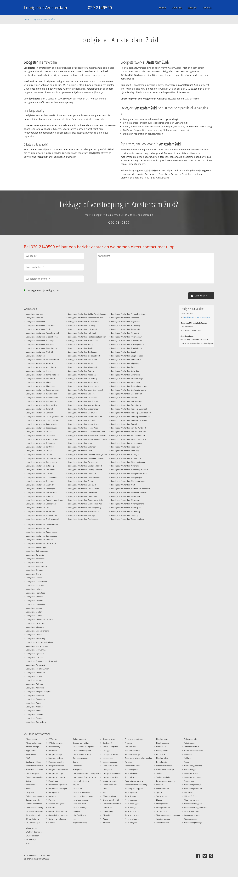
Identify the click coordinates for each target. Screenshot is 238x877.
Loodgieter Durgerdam (35, 585)
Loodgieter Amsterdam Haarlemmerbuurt (85, 317)
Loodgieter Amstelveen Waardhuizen (41, 348)
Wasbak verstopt (191, 819)
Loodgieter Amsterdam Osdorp (81, 481)
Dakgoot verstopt (55, 773)
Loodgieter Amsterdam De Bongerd (41, 443)
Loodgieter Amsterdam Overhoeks (82, 496)
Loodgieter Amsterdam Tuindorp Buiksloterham (131, 412)
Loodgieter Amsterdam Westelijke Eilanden (129, 492)
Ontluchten (107, 807)
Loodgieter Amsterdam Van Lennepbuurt (128, 435)
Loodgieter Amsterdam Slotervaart (125, 382)
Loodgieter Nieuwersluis (36, 650)
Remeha (128, 762)
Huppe (76, 784)
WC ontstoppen (32, 835)
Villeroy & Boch (190, 796)
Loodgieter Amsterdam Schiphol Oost (127, 356)
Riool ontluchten (132, 815)
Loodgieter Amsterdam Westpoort (125, 500)
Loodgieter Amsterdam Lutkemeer (82, 397)
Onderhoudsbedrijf (111, 800)
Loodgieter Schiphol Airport (37, 669)
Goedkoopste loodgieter (83, 746)
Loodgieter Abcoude (34, 317)
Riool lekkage (130, 807)
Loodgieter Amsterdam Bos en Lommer (42, 390)
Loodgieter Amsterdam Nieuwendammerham (87, 435)
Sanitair (159, 773)
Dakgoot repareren (56, 765)
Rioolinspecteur (162, 743)
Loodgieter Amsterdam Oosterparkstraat (85, 469)
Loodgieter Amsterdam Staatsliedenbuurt (128, 390)
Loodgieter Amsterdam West (123, 485)
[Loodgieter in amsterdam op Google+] (211, 855)
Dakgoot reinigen (55, 758)
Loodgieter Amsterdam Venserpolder (126, 443)
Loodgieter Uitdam (34, 676)
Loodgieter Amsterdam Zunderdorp (41, 543)
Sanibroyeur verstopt (165, 769)
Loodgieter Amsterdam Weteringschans (127, 504)
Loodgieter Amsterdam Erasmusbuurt (41, 492)
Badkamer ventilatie (34, 769)
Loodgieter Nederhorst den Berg (39, 642)
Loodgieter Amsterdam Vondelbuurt (126, 458)
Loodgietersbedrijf (110, 777)
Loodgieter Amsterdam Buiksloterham (42, 397)
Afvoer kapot (31, 739)
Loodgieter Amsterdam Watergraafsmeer (128, 462)
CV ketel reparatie (33, 815)
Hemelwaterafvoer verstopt (84, 777)
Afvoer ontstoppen (34, 743)
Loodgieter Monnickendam (37, 631)
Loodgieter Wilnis (33, 710)
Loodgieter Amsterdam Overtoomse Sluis (85, 500)
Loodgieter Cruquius (34, 570)
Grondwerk (77, 765)
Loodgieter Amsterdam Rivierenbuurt (126, 337)
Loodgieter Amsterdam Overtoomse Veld (85, 504)
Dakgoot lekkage (55, 754)
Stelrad (159, 800)
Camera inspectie (33, 800)
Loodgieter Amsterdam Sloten (123, 367)
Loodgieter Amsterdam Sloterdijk (125, 371)
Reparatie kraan (131, 773)
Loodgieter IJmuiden (34, 596)
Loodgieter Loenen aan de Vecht (39, 619)
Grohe (75, 762)
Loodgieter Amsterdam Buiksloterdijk (41, 394)
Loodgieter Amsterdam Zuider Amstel (41, 536)
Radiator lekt (130, 746)
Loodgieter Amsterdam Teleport (124, 397)
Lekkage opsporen (110, 762)
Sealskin (159, 784)
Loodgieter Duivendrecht (36, 581)
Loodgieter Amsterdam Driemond (40, 473)
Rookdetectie (161, 762)
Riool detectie (130, 796)
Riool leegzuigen (132, 803)
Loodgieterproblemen (112, 773)
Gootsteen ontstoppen (82, 754)
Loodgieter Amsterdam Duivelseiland (41, 477)
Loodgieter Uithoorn (34, 680)
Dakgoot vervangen (56, 777)
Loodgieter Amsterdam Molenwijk (82, 412)
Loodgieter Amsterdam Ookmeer (82, 447)
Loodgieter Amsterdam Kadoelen (82, 375)
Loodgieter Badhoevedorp (37, 551)
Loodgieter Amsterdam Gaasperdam (41, 504)
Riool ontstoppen (132, 819)
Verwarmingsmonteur (193, 788)
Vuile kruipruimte (191, 811)
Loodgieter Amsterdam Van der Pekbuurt (128, 431)
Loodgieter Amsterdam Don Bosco (40, 469)
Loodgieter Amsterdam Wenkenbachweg (128, 481)
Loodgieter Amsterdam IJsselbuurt (82, 352)
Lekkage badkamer (110, 754)
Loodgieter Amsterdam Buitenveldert (41, 405)
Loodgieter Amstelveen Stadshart (40, 344)
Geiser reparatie (79, 739)
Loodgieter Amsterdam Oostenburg (83, 462)
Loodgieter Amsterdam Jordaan (81, 363)
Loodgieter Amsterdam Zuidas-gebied (41, 532)
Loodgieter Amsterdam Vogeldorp (125, 450)
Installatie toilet (79, 803)
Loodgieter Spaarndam (35, 672)
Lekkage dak (108, 758)
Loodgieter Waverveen (35, 699)
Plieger (105, 819)
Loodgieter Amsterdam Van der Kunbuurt (128, 428)
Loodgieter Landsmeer (35, 604)
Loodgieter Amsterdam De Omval (40, 447)
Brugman (30, 792)
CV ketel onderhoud (34, 811)
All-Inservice (31, 754)
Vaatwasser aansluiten (193, 750)
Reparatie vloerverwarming (136, 784)
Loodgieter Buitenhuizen (36, 566)
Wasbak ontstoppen (192, 815)
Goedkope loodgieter (82, 750)
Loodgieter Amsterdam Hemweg (81, 325)
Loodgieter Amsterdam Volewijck (125, 454)
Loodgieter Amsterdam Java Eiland (82, 359)
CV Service (52, 739)
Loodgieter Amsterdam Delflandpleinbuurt (44, 458)
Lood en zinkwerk (110, 765)
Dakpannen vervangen (57, 788)
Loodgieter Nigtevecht (35, 653)
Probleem (129, 743)
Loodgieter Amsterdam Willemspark (126, 507)
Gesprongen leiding (81, 743)
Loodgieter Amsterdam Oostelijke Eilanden (86, 458)
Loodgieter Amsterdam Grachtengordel (42, 519)
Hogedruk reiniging (81, 781)
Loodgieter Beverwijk (35, 555)
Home (26, 19)
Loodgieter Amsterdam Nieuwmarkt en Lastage (87, 439)
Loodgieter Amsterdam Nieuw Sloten (83, 424)
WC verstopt (31, 839)
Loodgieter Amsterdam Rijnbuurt (125, 333)
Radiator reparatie (132, 750)
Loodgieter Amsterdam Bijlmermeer (41, 386)
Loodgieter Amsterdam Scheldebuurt (126, 340)
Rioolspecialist (162, 750)
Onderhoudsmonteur (112, 803)
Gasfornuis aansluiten (57, 811)
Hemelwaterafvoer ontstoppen (86, 773)
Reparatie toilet (131, 777)
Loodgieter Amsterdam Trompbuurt (126, 405)
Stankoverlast (162, 796)
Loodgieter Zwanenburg (36, 722)
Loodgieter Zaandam (34, 714)
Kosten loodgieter (110, 746)
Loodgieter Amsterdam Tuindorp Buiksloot (129, 409)
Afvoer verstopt (32, 746)
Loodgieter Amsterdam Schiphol (124, 352)
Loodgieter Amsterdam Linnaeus (81, 394)
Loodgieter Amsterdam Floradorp (40, 496)
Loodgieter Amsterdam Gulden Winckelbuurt (87, 314)
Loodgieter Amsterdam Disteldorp (40, 466)
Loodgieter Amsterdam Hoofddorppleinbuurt (87, 337)
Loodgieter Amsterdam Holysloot (82, 333)
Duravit (51, 800)
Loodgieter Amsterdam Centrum (39, 412)
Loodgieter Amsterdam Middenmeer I (83, 409)
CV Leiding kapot (33, 822)
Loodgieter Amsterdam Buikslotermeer (42, 401)
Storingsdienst (162, 803)
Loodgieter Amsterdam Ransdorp (125, 317)
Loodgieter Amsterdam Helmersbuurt (83, 321)
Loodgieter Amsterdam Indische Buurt (84, 356)
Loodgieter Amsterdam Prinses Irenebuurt (128, 314)
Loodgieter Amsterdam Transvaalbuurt (127, 401)
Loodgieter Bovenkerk (35, 558)
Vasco (186, 762)
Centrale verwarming (34, 807)
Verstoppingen (190, 769)
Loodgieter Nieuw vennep (37, 646)
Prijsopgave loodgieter (134, 739)
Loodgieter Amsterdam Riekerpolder (126, 329)
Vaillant (187, 758)
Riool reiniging (131, 822)
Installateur (77, 788)
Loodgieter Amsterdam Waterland (125, 466)
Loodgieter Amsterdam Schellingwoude (127, 344)
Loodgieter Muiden (34, 634)
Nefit (105, 792)
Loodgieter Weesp (33, 703)
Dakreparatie (53, 792)
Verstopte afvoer (191, 773)
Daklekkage (53, 781)
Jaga (74, 819)
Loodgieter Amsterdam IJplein (80, 348)
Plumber (106, 822)
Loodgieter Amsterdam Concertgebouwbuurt (45, 416)
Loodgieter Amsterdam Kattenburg (82, 378)
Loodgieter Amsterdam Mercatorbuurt (84, 405)
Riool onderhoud (132, 811)
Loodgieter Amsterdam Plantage (81, 515)
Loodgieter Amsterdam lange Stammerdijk (85, 390)
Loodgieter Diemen (34, 574)
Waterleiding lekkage (193, 822)
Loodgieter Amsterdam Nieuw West (83, 428)
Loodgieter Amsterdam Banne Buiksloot (42, 375)
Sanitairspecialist (163, 777)
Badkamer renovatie (34, 765)
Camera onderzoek (34, 803)
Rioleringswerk (131, 792)
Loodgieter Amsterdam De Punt (39, 454)
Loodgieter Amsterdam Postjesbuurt (83, 519)
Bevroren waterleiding (35, 777)
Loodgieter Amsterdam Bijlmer (38, 382)
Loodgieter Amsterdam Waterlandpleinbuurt (129, 469)
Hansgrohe (77, 769)
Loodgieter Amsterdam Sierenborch (126, 359)
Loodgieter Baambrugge (36, 547)
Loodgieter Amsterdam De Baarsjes (40, 435)
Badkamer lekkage (33, 762)
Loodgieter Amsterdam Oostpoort (82, 473)
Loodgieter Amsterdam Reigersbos (125, 321)
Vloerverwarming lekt (193, 803)
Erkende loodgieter (56, 803)
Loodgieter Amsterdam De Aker (39, 431)
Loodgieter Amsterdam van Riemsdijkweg (128, 439)
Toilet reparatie (190, 739)
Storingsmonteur (163, 807)
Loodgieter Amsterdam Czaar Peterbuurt (43, 420)
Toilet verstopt (190, 743)
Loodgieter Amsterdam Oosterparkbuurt (85, 466)
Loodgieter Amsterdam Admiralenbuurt (42, 359)
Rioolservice (161, 746)
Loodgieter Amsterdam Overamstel (82, 492)
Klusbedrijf (107, 743)
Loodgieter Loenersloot (36, 623)
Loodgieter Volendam (35, 695)
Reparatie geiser (131, 769)
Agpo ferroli (31, 750)
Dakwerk (52, 796)
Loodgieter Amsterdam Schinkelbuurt (126, 348)
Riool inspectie (131, 800)
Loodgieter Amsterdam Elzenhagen (40, 488)
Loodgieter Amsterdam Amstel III (39, 363)
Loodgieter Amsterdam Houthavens (83, 340)
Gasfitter (52, 807)
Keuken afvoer (109, 739)
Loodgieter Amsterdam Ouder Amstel (83, 488)
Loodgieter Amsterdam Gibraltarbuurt (42, 515)
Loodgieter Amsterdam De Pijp (39, 450)
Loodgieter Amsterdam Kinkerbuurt (83, 382)
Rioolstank (160, 754)
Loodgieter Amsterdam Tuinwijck (125, 424)
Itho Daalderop (79, 815)
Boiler (28, 781)
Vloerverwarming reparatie (195, 807)
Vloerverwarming (191, 800)
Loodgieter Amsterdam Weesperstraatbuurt (129, 473)
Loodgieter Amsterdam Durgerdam (40, 481)
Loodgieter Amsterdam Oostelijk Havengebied (87, 454)
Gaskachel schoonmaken (58, 815)
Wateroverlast (32, 828)
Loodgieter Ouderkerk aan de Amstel (41, 661)
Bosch (28, 788)
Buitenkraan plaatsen (35, 796)
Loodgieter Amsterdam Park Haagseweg (84, 507)
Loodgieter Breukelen (35, 562)
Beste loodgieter (33, 773)
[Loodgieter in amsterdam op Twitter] (205, 855)
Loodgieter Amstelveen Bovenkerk (40, 325)
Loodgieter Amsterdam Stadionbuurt (126, 394)
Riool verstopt (162, 739)
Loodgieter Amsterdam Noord (80, 443)
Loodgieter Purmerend (35, 665)
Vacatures (188, 754)
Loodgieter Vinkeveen (35, 688)
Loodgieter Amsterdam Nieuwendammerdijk (86, 431)
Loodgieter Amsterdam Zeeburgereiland (127, 519)
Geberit (51, 822)
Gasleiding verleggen (57, 819)
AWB (28, 758)
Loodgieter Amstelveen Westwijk (39, 352)
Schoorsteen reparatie (165, 781)
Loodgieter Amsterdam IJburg (80, 344)
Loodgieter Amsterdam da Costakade (41, 424)
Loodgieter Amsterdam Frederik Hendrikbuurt (45, 500)
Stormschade (161, 811)
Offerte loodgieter (110, 796)
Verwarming (189, 781)
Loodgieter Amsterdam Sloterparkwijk (127, 378)
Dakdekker (52, 750)
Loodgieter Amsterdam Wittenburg (125, 511)
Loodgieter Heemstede (35, 593)
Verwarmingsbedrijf (192, 784)
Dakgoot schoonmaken (58, 769)
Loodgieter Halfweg (34, 589)
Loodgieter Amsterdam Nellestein (82, 420)
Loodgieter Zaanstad (34, 718)
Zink (28, 843)
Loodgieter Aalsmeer (34, 314)
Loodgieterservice (110, 781)
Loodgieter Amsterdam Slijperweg (125, 363)
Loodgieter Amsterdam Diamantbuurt (41, 462)
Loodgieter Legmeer (34, 608)
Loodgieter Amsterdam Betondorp (40, 378)
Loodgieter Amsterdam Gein (38, 507)
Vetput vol (188, 792)
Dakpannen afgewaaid (57, 784)
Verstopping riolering (193, 765)
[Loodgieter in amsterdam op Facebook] (198, 855)
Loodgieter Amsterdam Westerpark (125, 496)
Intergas (76, 811)
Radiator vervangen (133, 754)
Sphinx (159, 792)
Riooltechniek (162, 758)
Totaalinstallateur (191, 746)
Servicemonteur (162, 788)
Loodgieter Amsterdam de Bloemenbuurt (43, 439)
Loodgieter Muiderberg (35, 638)
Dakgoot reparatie (55, 762)
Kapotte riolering (80, 822)
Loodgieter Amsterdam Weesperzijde (126, 477)
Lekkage (106, 750)
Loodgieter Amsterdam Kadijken (81, 371)
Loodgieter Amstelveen (35, 321)
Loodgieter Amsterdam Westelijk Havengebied (130, 488)
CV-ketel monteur (55, 743)
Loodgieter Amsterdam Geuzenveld (41, 511)
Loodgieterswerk (110, 784)
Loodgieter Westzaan (35, 706)
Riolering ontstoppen (134, 788)
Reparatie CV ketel (132, 765)
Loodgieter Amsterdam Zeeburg (124, 515)
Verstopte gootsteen (192, 777)
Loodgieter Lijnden (34, 612)
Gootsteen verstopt (81, 758)
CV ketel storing (32, 819)
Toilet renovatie (162, 822)
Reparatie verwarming (134, 781)
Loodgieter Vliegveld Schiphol (38, 691)
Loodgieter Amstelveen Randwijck (40, 340)
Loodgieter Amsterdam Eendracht (40, 485)
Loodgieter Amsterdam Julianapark (82, 367)
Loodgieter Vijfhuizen (35, 684)
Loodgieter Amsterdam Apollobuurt (41, 367)
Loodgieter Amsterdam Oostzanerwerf (84, 477)
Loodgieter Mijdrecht (35, 627)
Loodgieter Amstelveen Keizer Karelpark (42, 333)
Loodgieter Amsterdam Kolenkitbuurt (83, 386)
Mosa (105, 788)
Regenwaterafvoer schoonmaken (138, 758)
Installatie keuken (80, 800)
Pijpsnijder (107, 815)
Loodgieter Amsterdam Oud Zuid (82, 485)
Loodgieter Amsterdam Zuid (43, 19)
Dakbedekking (54, 746)
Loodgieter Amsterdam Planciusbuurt (83, 511)
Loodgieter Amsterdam (45, 7)
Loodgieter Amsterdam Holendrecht (83, 329)
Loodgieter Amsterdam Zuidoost (39, 539)
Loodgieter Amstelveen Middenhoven (42, 337)
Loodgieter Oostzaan (35, 657)
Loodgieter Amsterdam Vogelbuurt (125, 447)
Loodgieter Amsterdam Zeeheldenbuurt (42, 524)
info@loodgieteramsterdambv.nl (196, 317)
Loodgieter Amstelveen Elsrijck (38, 329)
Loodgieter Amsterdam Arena (38, 371)
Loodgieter (107, 769)
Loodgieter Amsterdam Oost (80, 450)
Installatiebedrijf (80, 807)
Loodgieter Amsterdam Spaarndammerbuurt (129, 386)
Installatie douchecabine (83, 796)
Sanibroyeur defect (164, 765)
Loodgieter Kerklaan (34, 600)
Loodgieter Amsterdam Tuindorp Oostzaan (129, 420)
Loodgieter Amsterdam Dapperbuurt (41, 428)
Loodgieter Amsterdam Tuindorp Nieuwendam (130, 416)
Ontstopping (108, 811)
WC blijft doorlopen (34, 832)
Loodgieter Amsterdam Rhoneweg (125, 325)
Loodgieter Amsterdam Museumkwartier (85, 416)
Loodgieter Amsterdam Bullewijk (39, 409)
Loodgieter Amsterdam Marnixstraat (83, 401)
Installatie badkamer (81, 792)
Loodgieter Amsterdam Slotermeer (125, 375)
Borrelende (30, 784)
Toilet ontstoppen (163, 819)
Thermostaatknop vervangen (168, 815)
